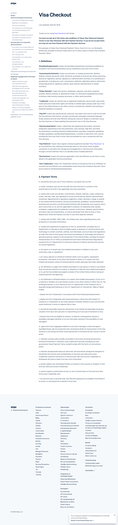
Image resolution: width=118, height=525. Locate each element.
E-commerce (64, 420)
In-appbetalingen (65, 431)
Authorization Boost (42, 415)
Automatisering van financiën (69, 426)
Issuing (38, 446)
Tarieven (38, 410)
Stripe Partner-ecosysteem (69, 481)
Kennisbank (89, 410)
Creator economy (66, 446)
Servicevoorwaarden (18, 25)
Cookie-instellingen (91, 435)
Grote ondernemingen (67, 410)
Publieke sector (65, 467)
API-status (63, 497)
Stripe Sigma (40, 467)
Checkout (39, 423)
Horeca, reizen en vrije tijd (68, 454)
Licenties (88, 430)
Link (37, 449)
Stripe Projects (65, 504)
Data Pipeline (40, 433)
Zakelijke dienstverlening (68, 464)
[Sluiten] (114, 515)
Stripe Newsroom (91, 451)
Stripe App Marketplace (68, 479)
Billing (37, 418)
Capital (38, 420)
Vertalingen (15, 74)
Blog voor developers (67, 507)
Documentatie (65, 491)
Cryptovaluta (40, 431)
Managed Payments (42, 451)
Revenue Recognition (42, 464)
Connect (38, 428)
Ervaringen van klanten (92, 413)
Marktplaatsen (65, 433)
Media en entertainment (68, 459)
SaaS (62, 441)
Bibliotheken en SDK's (67, 502)
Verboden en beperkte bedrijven (22, 35)
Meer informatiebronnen (93, 438)
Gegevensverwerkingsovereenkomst (23, 71)
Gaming (62, 451)
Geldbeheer (64, 436)
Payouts (38, 459)
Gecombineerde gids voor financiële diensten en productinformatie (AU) (20, 93)
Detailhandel (64, 469)
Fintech (62, 449)
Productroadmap (90, 445)
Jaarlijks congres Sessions (93, 420)
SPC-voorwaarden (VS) (19, 52)
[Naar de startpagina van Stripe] (13, 407)
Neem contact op (91, 456)
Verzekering (64, 456)
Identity (38, 441)
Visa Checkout (60, 33)
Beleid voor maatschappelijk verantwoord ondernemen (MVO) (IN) (22, 110)
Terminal (38, 472)
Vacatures (88, 448)
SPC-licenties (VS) (18, 54)
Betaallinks (39, 454)
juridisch (14, 13)
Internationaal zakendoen (68, 428)
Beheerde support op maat (94, 466)
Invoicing (38, 444)
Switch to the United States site (81, 520)
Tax (37, 469)
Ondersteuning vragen (92, 463)
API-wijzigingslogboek (67, 499)
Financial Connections (42, 438)
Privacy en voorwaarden (93, 423)
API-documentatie (66, 494)
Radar (37, 462)
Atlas (37, 413)
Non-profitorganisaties (67, 462)
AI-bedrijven (64, 444)
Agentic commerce (66, 415)
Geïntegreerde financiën (68, 423)
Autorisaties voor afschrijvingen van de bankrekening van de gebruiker (22, 30)
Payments (39, 456)
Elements (39, 436)
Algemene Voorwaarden (20, 23)
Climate (38, 426)
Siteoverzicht (89, 433)
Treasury (38, 474)
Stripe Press (89, 453)
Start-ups (63, 413)
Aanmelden (89, 470)
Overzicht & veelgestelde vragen (22, 20)
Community (89, 418)
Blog (86, 415)
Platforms (63, 438)
